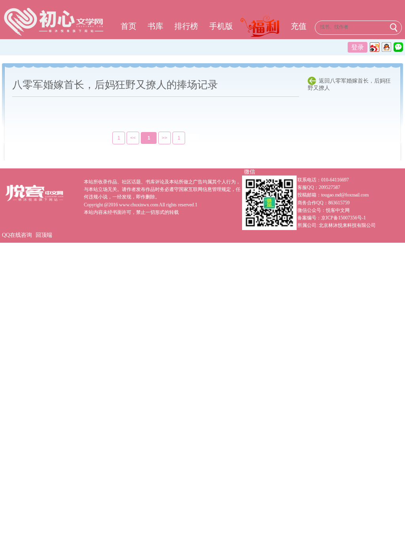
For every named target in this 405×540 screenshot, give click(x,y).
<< (133, 138)
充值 (299, 26)
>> (164, 138)
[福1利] (262, 27)
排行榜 (186, 26)
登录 (357, 47)
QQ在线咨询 (17, 235)
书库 (155, 26)
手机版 (221, 26)
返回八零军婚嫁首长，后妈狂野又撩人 (349, 84)
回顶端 (44, 235)
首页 (128, 26)
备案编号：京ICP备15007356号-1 (331, 218)
